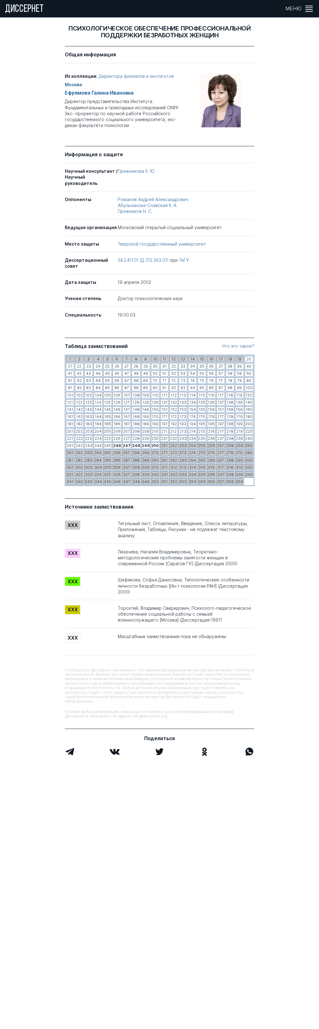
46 (116, 373)
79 (239, 380)
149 (145, 409)
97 (220, 387)
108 (136, 395)
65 (107, 380)
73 (183, 380)
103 (88, 395)
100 (248, 387)
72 (173, 380)
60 (248, 373)
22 (79, 366)
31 (164, 366)
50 (155, 373)
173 (183, 416)
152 (173, 409)
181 (70, 423)
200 (248, 423)
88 (136, 387)
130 (155, 402)
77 (220, 380)
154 (192, 409)
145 (107, 409)
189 (145, 423)
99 (239, 387)
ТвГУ (184, 260)
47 (126, 373)
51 (164, 373)
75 (201, 380)
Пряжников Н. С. (135, 211)
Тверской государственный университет (162, 244)
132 (173, 402)
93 (182, 387)
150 (155, 409)
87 (126, 387)
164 (98, 416)
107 (126, 395)
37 (220, 366)
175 (201, 416)
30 (155, 366)
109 (145, 395)
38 (229, 366)
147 (126, 409)
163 (88, 416)
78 (230, 380)
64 (98, 380)
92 (173, 387)
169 (145, 416)
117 (221, 395)
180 (248, 416)
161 (70, 416)
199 (239, 423)
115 (202, 395)
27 (126, 366)
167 (126, 416)
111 (164, 395)
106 (116, 395)
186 (116, 423)
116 (211, 395)
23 (88, 366)
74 (192, 380)
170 (155, 416)
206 (117, 431)
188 (136, 423)
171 (164, 416)
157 (220, 409)
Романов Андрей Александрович (153, 199)
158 (229, 409)
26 (117, 366)
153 (182, 409)
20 (248, 359)
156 (211, 409)
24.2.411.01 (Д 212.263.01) (144, 260)
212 (173, 431)
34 (192, 366)
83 (88, 387)
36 (211, 366)
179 (239, 416)
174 (192, 416)
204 (98, 431)
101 (70, 395)
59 (239, 373)
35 (201, 366)
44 (98, 373)
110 (155, 395)
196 (211, 423)
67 (126, 380)
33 (182, 366)
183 (88, 423)
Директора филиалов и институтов (136, 76)
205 (107, 431)
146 (116, 409)
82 (79, 387)
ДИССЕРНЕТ (24, 9)
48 (136, 373)
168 (136, 416)
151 (164, 409)
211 (164, 431)
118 (230, 395)
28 (136, 366)
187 (126, 423)
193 (182, 423)
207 (126, 431)
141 (70, 409)
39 (239, 366)
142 (79, 409)
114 (192, 395)
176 (211, 416)
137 (220, 402)
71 (164, 380)
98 (229, 387)
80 (248, 380)
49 (145, 373)
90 (155, 387)
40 (248, 366)
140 (248, 402)
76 (211, 380)
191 (164, 423)
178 (230, 416)
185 (107, 423)
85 (107, 387)
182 (79, 423)
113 (183, 395)
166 (116, 416)
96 (211, 387)
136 (211, 402)
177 (220, 416)
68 (136, 380)
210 (155, 431)
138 (229, 402)
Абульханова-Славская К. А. (147, 205)
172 (173, 416)
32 (173, 366)
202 (79, 431)
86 (116, 387)
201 (70, 431)
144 (98, 409)
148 (136, 409)
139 (239, 402)
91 (164, 387)
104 (98, 395)
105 (107, 395)
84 (98, 387)
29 (145, 366)
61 (70, 380)
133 (182, 402)
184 (98, 423)
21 (70, 366)
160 (248, 409)
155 (201, 409)
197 (220, 423)
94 (192, 387)
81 (70, 387)
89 (145, 387)
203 (88, 431)
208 (136, 431)
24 (98, 366)
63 (88, 380)
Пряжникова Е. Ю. (136, 171)
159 (239, 409)
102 (79, 395)
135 (201, 402)
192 (173, 423)
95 (201, 387)
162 (79, 416)
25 (107, 366)
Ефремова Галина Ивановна (99, 93)
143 (88, 409)
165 (107, 416)
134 (192, 402)
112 (174, 395)
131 (164, 402)
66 (116, 380)
